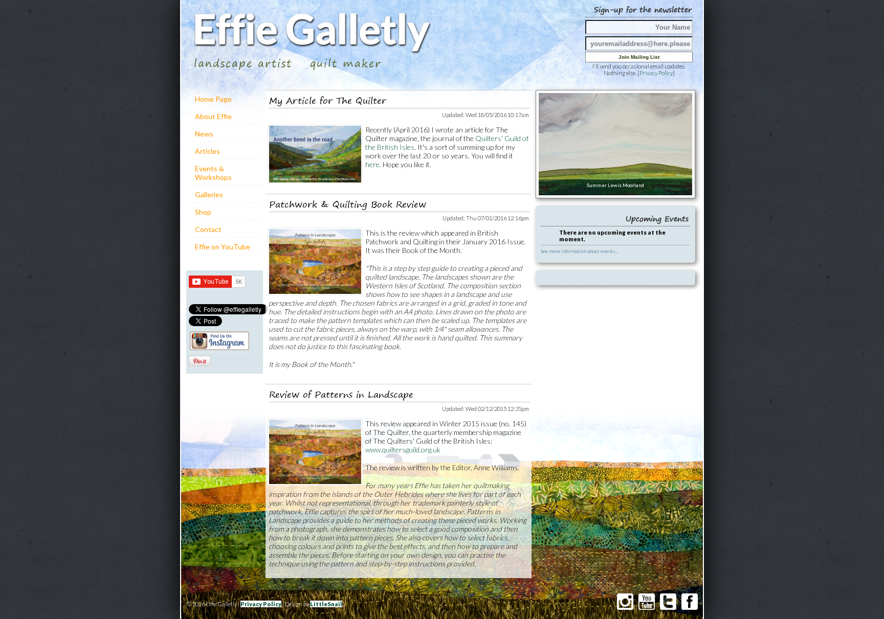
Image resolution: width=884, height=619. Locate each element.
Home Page (213, 99)
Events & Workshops (213, 172)
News (204, 133)
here (372, 164)
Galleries (209, 194)
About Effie (213, 116)
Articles (207, 151)
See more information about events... (579, 251)
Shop (203, 212)
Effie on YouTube (222, 246)
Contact (208, 229)
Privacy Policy (656, 73)
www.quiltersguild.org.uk (402, 449)
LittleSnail (326, 604)
